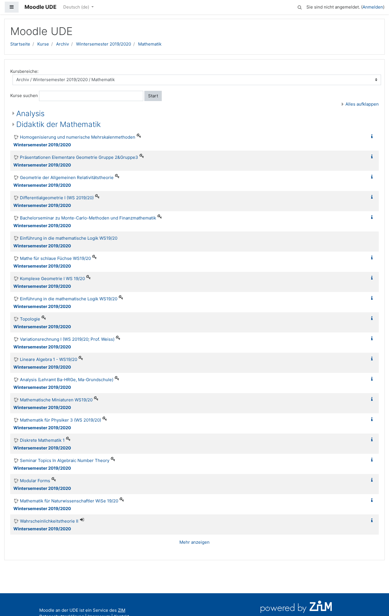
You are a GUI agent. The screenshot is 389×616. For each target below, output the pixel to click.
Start (153, 95)
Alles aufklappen (362, 104)
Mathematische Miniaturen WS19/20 (56, 400)
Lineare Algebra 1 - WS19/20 (48, 359)
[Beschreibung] (373, 136)
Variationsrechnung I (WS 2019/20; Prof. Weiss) (67, 339)
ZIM (121, 610)
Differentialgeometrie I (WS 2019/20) (57, 197)
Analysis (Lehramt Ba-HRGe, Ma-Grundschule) (66, 379)
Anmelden (373, 7)
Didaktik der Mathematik (58, 124)
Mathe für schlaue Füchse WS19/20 (55, 258)
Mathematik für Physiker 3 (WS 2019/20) (60, 420)
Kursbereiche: (24, 71)
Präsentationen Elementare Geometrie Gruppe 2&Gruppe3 (79, 157)
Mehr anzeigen (194, 542)
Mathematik (149, 44)
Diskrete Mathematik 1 (42, 440)
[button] (299, 6)
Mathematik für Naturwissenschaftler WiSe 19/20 (69, 501)
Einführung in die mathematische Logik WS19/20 (68, 238)
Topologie (30, 319)
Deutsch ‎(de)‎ (76, 7)
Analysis (30, 113)
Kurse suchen (24, 95)
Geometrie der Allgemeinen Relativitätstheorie (67, 177)
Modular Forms (35, 480)
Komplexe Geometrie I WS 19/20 (52, 278)
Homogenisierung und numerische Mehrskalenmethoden (77, 137)
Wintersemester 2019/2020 (103, 44)
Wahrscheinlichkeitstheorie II (49, 521)
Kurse (43, 44)
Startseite (20, 44)
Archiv (62, 44)
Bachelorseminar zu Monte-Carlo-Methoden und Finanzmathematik (88, 218)
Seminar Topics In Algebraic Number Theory (64, 460)
